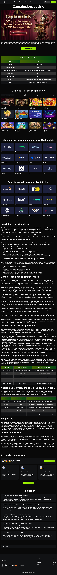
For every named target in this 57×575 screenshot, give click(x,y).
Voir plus (28, 482)
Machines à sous (48, 95)
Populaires (6, 95)
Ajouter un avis (49, 460)
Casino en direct (20, 95)
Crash (34, 95)
